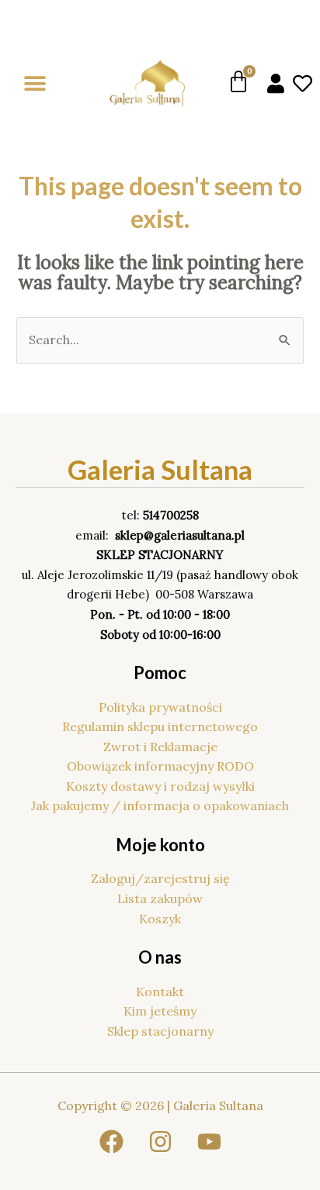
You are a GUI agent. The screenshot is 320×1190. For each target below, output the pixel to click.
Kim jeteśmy (160, 1011)
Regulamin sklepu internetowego (160, 726)
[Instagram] (160, 1141)
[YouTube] (209, 1141)
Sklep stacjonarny (160, 1031)
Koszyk (160, 918)
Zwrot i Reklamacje (160, 746)
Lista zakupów (160, 898)
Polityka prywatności (160, 707)
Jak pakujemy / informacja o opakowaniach (160, 805)
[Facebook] (111, 1141)
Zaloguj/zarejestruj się (160, 878)
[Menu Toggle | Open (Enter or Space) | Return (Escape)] (35, 84)
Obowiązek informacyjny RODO (160, 766)
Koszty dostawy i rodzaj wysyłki (160, 786)
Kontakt (160, 991)
